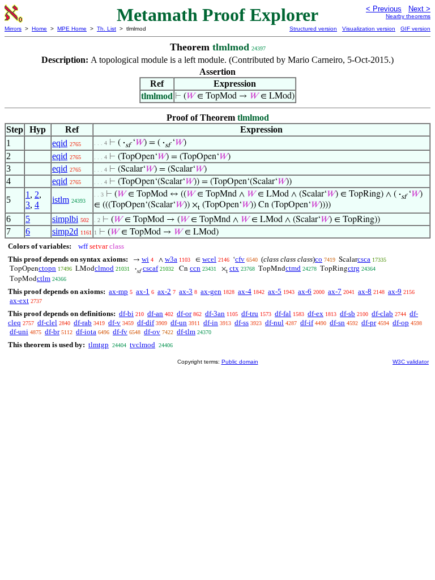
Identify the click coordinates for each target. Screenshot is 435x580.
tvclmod (142, 344)
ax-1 (143, 291)
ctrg (354, 268)
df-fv (120, 331)
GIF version (415, 28)
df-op (401, 322)
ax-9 (395, 291)
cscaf (150, 268)
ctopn (47, 268)
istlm (60, 199)
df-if (306, 322)
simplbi (65, 219)
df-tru (249, 313)
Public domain (239, 362)
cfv (240, 259)
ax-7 (335, 291)
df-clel (47, 322)
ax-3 (186, 291)
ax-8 (365, 291)
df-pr (368, 322)
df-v (114, 322)
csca (363, 259)
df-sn (337, 322)
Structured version (313, 28)
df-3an (215, 313)
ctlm (43, 278)
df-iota (86, 331)
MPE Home (72, 28)
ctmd (293, 268)
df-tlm (186, 331)
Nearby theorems (408, 16)
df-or (184, 313)
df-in (210, 322)
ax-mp (118, 291)
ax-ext (19, 300)
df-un (178, 322)
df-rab (83, 322)
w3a (171, 259)
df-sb (347, 313)
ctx (234, 268)
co (318, 259)
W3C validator (411, 362)
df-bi (126, 313)
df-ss (241, 322)
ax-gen (211, 291)
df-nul (274, 322)
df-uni (19, 331)
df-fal (283, 313)
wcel (209, 259)
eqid (59, 143)
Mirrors (13, 28)
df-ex (315, 313)
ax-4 (244, 291)
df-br (52, 331)
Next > (419, 9)
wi (145, 259)
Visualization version (368, 28)
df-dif (145, 322)
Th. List (106, 28)
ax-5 (275, 291)
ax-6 (305, 291)
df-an (155, 313)
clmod (104, 268)
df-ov (152, 331)
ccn (195, 268)
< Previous (384, 9)
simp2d (65, 231)
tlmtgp (98, 344)
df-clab (382, 313)
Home (39, 28)
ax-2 (164, 291)
